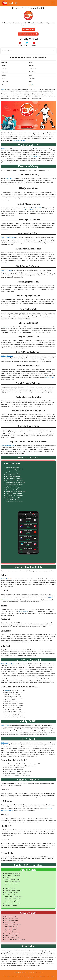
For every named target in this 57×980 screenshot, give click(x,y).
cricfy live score (23, 611)
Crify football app (30, 210)
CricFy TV (13, 3)
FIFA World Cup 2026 (19, 140)
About (29, 972)
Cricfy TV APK (34, 156)
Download (7, 690)
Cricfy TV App (50, 377)
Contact (33, 972)
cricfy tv (31, 84)
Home (25, 972)
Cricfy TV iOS (5, 725)
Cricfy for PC (4, 743)
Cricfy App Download (7, 356)
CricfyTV (5, 327)
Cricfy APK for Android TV (8, 664)
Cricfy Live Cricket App (7, 445)
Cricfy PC (38, 208)
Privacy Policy (39, 972)
